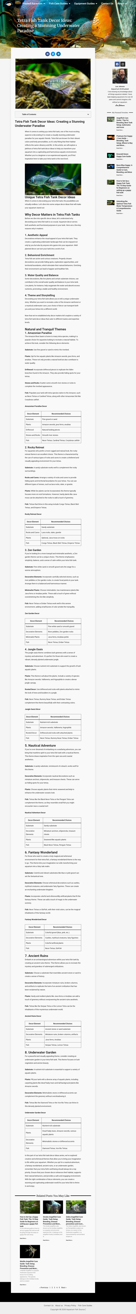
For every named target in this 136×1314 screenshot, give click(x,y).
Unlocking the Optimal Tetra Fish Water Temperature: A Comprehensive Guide (124, 206)
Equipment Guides (84, 3)
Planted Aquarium (32, 3)
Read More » (23, 1238)
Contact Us (107, 3)
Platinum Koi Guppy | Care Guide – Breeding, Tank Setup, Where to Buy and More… (124, 140)
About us (122, 3)
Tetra (19, 16)
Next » (63, 1287)
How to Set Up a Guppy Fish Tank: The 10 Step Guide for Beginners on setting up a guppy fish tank (29, 1221)
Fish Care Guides (58, 3)
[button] (47, 54)
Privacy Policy (70, 1305)
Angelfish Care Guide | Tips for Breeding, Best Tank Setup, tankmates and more (124, 122)
